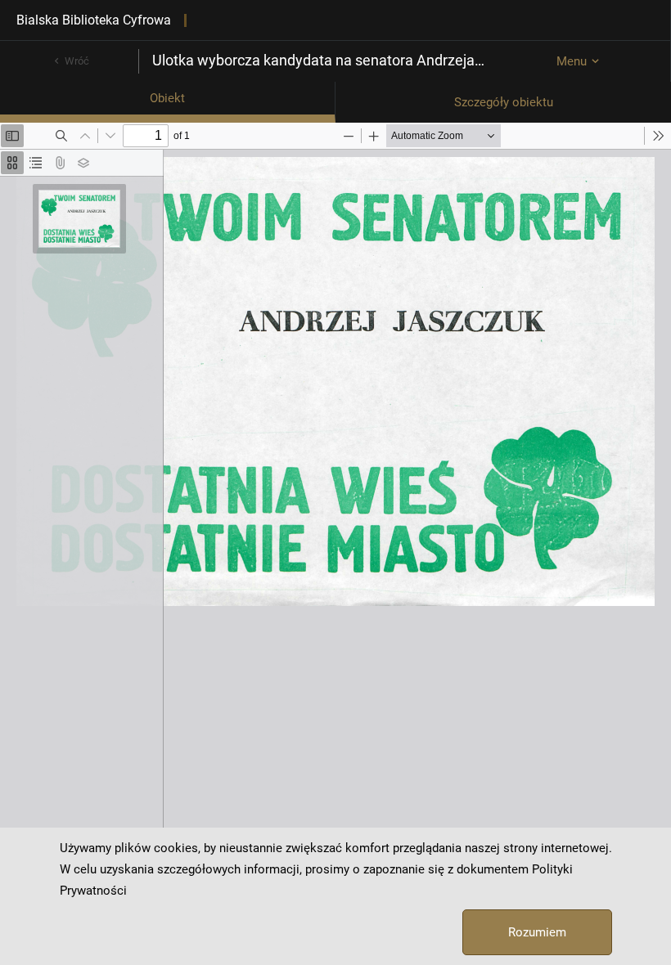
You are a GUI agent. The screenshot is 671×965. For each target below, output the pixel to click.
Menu (571, 61)
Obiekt (167, 98)
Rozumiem (537, 932)
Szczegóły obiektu (503, 102)
